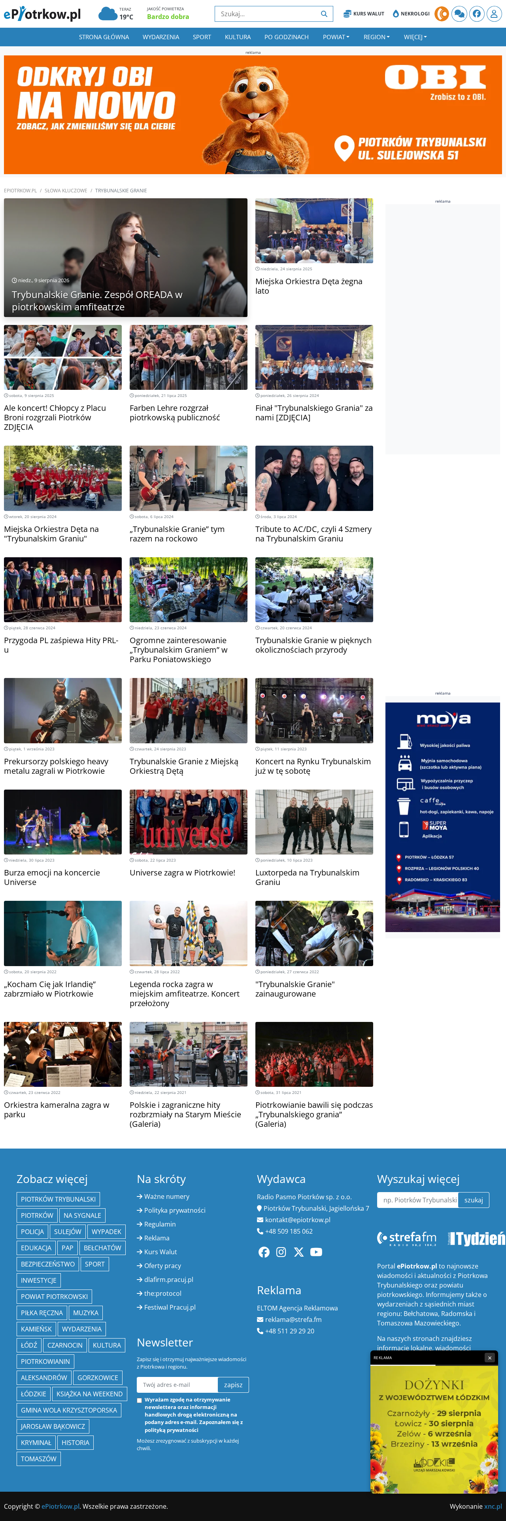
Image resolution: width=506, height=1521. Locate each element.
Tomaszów (39, 1459)
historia (75, 1442)
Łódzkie (33, 1394)
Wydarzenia (161, 37)
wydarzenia (82, 1329)
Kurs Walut (368, 13)
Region (374, 37)
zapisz (233, 1384)
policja (32, 1231)
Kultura (238, 37)
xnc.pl (493, 1506)
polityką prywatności (171, 1430)
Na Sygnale (82, 1215)
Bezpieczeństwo (48, 1264)
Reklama (157, 1238)
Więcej (413, 37)
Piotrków (37, 1215)
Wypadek (106, 1231)
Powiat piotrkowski (54, 1296)
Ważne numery (166, 1196)
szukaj (473, 1200)
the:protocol (162, 1293)
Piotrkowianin (45, 1361)
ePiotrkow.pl (20, 190)
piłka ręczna (42, 1312)
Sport (202, 37)
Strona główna (104, 37)
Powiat (334, 37)
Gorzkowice (97, 1377)
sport (95, 1264)
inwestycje (39, 1280)
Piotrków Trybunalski (58, 1199)
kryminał (36, 1442)
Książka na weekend (90, 1394)
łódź (29, 1345)
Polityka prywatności (175, 1210)
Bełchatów (102, 1248)
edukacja (36, 1248)
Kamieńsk (36, 1329)
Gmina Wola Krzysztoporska (69, 1410)
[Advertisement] (444, 329)
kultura (107, 1345)
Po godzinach (286, 37)
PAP (68, 1248)
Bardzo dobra (168, 16)
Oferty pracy (162, 1265)
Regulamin (160, 1224)
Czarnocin (65, 1345)
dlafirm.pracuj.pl (168, 1279)
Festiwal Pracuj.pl (170, 1307)
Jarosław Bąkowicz (53, 1426)
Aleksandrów (44, 1377)
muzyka (85, 1312)
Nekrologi (415, 13)
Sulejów (67, 1231)
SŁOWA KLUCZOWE (66, 190)
